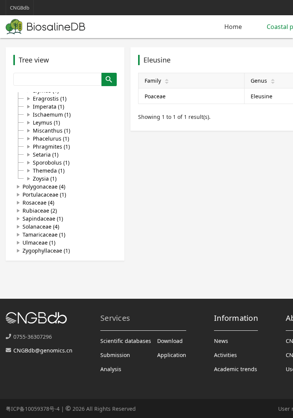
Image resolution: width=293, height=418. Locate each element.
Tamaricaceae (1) (44, 234)
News (221, 340)
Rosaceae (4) (38, 202)
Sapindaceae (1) (43, 218)
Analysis (110, 369)
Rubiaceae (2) (40, 210)
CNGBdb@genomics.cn (42, 350)
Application (171, 355)
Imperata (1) (48, 106)
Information (236, 318)
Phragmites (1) (51, 146)
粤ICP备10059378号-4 (33, 408)
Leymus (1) (46, 122)
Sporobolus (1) (51, 162)
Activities (225, 355)
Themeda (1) (48, 170)
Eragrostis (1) (49, 98)
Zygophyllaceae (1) (46, 250)
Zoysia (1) (44, 178)
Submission (115, 355)
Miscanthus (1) (51, 130)
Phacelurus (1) (51, 138)
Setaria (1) (45, 154)
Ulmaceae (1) (39, 242)
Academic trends (235, 369)
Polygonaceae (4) (44, 186)
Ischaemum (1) (52, 114)
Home (233, 26)
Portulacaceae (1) (44, 194)
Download (170, 340)
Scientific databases (125, 340)
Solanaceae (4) (41, 226)
